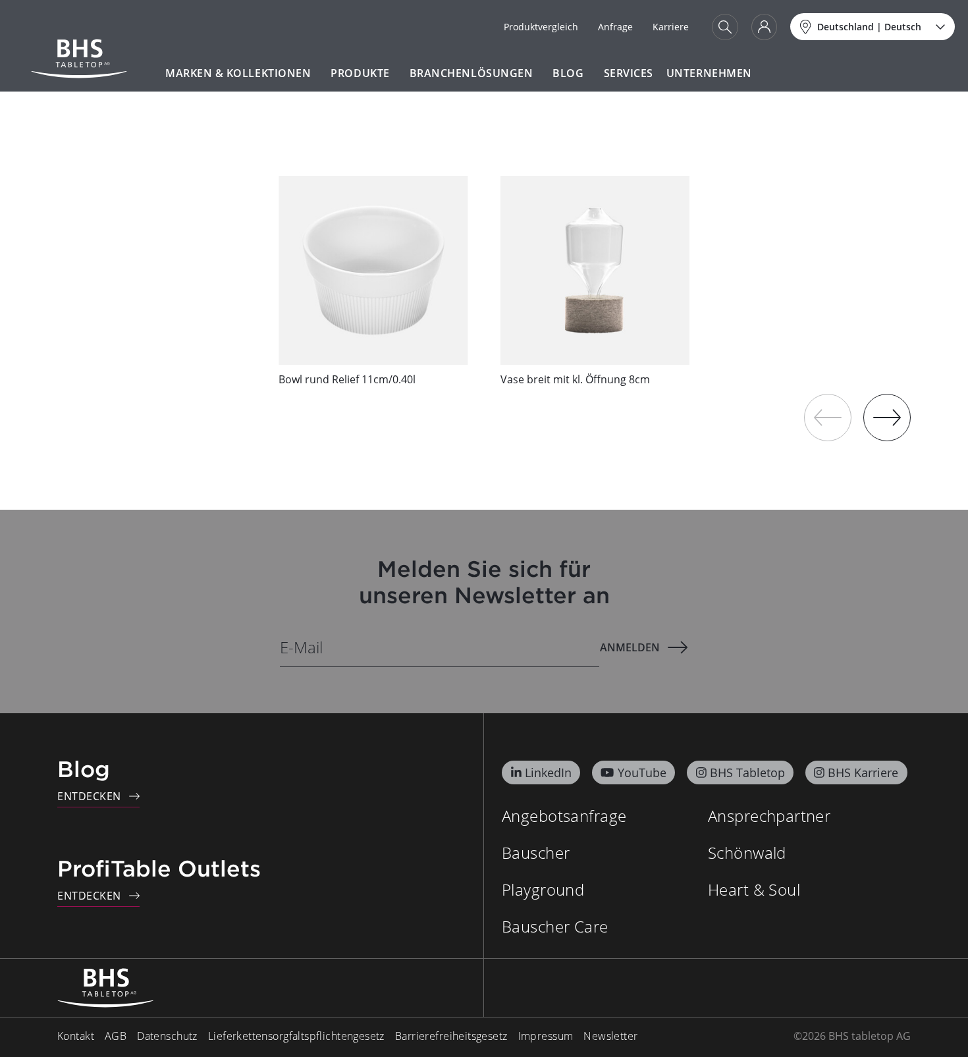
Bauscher (536, 852)
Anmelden (630, 647)
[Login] (764, 27)
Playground (543, 889)
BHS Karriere (863, 772)
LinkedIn (548, 772)
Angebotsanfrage (564, 816)
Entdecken (89, 796)
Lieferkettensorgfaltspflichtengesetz (296, 1036)
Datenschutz (167, 1036)
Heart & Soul (754, 889)
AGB (115, 1036)
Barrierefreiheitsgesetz (451, 1036)
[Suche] (725, 27)
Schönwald (747, 852)
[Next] (887, 417)
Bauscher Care (555, 926)
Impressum (546, 1036)
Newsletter (610, 1036)
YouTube (642, 772)
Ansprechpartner (769, 816)
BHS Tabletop (747, 772)
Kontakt (75, 1036)
